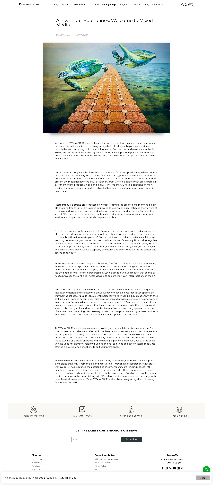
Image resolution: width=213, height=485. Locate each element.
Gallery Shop (109, 4)
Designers (123, 4)
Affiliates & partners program (106, 459)
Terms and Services (103, 463)
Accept (202, 478)
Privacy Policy (100, 466)
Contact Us (157, 4)
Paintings (54, 4)
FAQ (96, 469)
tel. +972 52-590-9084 (172, 463)
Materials (66, 4)
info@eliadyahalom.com (172, 459)
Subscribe (131, 439)
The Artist (94, 4)
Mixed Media (80, 4)
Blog (146, 4)
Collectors (137, 4)
